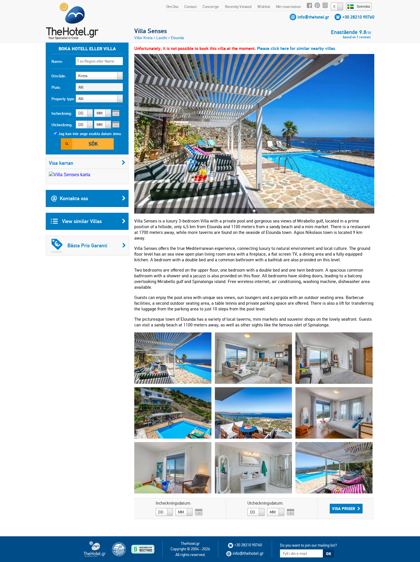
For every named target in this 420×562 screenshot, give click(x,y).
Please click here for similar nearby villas (296, 48)
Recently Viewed (238, 6)
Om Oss (172, 6)
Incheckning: (61, 113)
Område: (58, 76)
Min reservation (288, 6)
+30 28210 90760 (358, 17)
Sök (93, 143)
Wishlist (263, 6)
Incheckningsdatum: (173, 503)
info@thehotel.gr (313, 17)
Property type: (63, 98)
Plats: (56, 87)
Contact (190, 6)
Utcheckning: (62, 124)
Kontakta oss (74, 198)
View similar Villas (81, 221)
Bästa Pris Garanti (87, 245)
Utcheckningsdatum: (265, 503)
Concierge (211, 6)
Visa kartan (61, 163)
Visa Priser (343, 508)
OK (328, 553)
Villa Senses (150, 31)
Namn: (57, 61)
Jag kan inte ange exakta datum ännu (89, 133)
